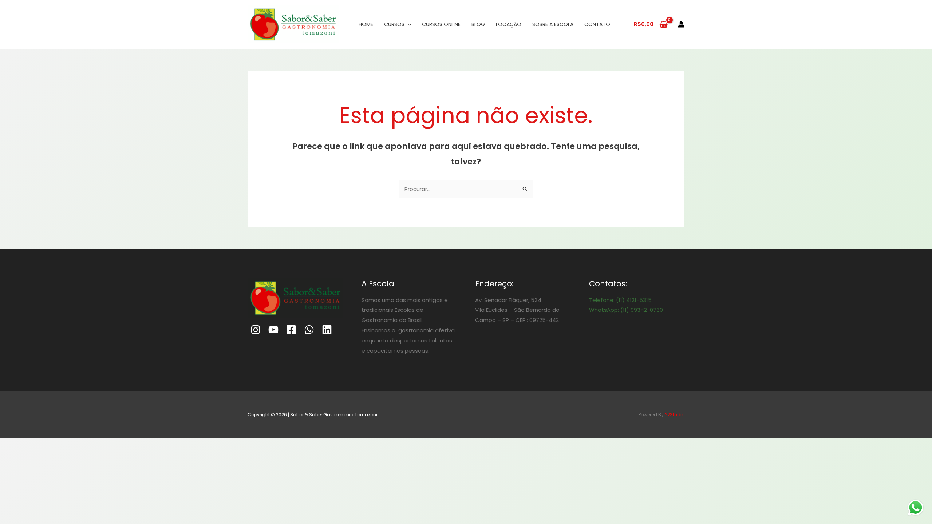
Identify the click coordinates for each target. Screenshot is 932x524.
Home (366, 24)
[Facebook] (291, 330)
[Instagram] (256, 330)
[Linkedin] (327, 330)
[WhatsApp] (309, 330)
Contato (597, 24)
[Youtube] (273, 330)
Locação (508, 24)
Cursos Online (441, 24)
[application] (407, 24)
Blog (478, 24)
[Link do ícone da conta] (681, 24)
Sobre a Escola (552, 24)
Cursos (394, 24)
